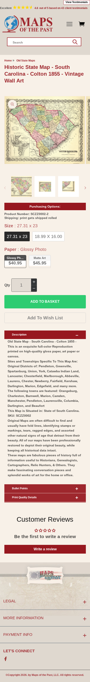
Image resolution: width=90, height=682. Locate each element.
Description (19, 334)
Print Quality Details (24, 497)
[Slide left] (5, 188)
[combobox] (44, 41)
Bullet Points (20, 488)
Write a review (45, 549)
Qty (7, 285)
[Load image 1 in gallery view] (21, 186)
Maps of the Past (42, 675)
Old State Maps (25, 60)
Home (8, 60)
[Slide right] (85, 188)
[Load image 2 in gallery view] (45, 186)
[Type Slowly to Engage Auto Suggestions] (75, 42)
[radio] (17, 236)
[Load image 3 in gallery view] (68, 186)
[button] (69, 24)
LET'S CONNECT (19, 651)
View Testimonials (77, 2)
